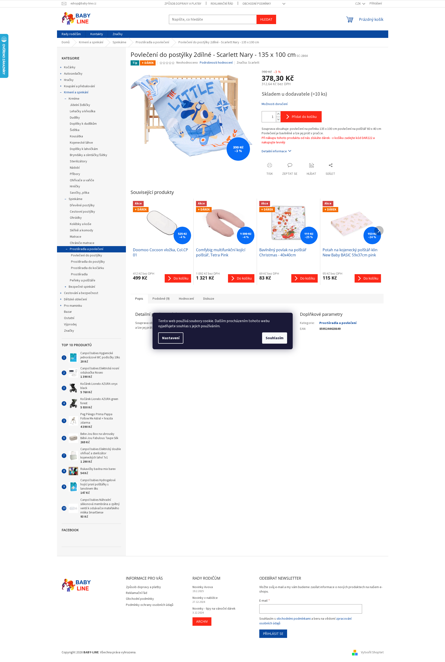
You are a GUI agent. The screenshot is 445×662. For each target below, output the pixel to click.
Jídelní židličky (80, 105)
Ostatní (69, 318)
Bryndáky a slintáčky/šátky (88, 155)
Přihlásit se (273, 633)
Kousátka (76, 136)
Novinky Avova (202, 587)
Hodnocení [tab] (186, 298)
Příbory (75, 174)
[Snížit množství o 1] (278, 119)
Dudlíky (75, 117)
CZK (358, 4)
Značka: (248, 62)
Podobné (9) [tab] (161, 298)
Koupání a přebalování (79, 86)
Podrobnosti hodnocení (216, 63)
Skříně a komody (81, 230)
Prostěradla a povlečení (86, 249)
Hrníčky (75, 186)
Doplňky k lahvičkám (84, 149)
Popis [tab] (139, 298)
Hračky (69, 80)
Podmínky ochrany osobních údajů (149, 605)
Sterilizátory (78, 161)
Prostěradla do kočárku (87, 268)
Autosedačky (73, 73)
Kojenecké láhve (81, 142)
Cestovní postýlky (82, 211)
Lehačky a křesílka (82, 111)
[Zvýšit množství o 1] (278, 114)
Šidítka (74, 130)
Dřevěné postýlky (82, 205)
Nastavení (170, 338)
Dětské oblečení (75, 299)
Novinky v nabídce (205, 598)
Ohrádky (76, 217)
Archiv (202, 621)
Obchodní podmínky (256, 4)
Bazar (68, 311)
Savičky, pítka (79, 192)
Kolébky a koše (80, 224)
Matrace (75, 236)
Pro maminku (73, 305)
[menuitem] (71, 34)
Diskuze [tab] (208, 298)
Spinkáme (75, 199)
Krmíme (74, 98)
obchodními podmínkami (294, 618)
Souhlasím (275, 338)
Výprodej (70, 324)
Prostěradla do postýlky (88, 261)
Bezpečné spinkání (82, 286)
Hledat (266, 19)
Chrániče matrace (82, 243)
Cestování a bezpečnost (81, 293)
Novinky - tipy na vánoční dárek (213, 609)
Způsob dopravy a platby (182, 4)
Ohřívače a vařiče (82, 180)
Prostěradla (79, 274)
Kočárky (69, 67)
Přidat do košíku (304, 116)
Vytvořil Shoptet (372, 652)
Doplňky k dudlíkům (83, 123)
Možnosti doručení (275, 104)
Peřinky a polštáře (82, 280)
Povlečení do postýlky (86, 255)
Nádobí (75, 167)
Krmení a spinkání (76, 92)
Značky (69, 330)
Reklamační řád (222, 4)
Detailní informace (274, 151)
